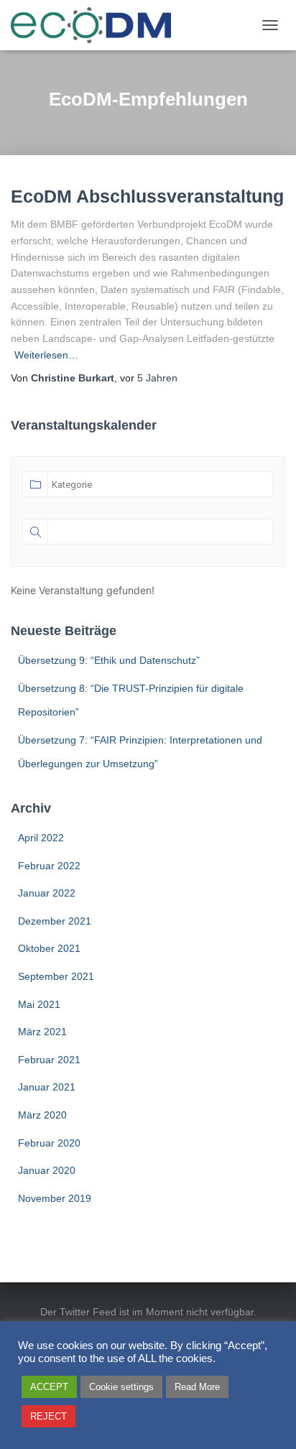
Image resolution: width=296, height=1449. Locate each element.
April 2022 (41, 837)
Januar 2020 (46, 1170)
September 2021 (56, 976)
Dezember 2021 (54, 921)
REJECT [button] (48, 1416)
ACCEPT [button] (49, 1386)
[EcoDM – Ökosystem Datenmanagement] (96, 25)
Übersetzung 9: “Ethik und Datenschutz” (109, 660)
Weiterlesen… (46, 355)
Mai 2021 (39, 1004)
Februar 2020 (49, 1143)
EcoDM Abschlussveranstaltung (147, 196)
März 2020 (42, 1115)
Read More (197, 1386)
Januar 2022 (46, 893)
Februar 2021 (49, 1059)
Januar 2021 (46, 1087)
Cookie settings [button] (121, 1386)
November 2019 (54, 1198)
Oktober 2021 (49, 948)
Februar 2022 (49, 865)
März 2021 (42, 1031)
